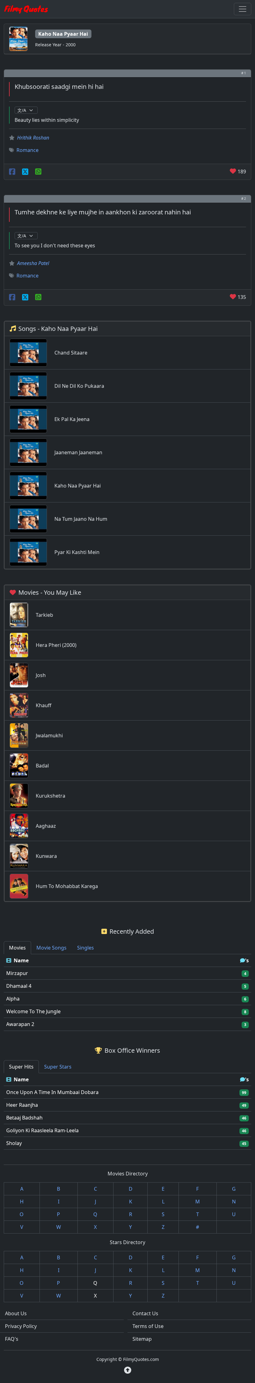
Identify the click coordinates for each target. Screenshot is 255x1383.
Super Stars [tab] (58, 1066)
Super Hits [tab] (21, 1066)
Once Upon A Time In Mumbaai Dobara (52, 1092)
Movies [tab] (17, 947)
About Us (16, 1313)
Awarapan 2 (20, 1024)
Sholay (14, 1143)
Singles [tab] (85, 947)
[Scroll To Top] (127, 1370)
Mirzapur (17, 973)
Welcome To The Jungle (33, 1011)
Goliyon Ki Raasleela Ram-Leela (42, 1130)
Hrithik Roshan (33, 137)
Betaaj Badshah (24, 1117)
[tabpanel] (127, 992)
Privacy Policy (21, 1326)
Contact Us (145, 1313)
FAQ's (11, 1338)
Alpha (13, 998)
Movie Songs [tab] (51, 947)
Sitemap (142, 1338)
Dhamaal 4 (18, 985)
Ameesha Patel (33, 263)
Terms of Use (148, 1326)
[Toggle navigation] (242, 9)
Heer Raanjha (22, 1104)
